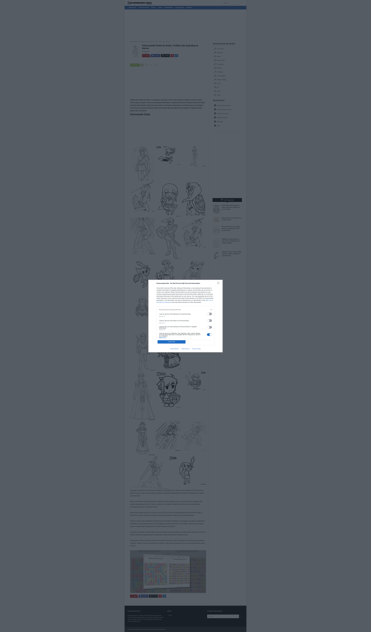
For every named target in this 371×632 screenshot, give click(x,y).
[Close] (219, 283)
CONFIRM (171, 342)
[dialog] (185, 316)
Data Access (185, 348)
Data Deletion (174, 348)
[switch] (209, 314)
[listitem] (185, 310)
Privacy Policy (196, 348)
